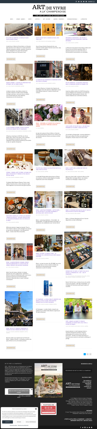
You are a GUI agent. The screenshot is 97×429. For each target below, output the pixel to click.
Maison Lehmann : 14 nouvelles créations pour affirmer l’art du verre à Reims (18, 83)
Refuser (19, 422)
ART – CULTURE (46, 19)
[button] (36, 409)
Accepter (7, 422)
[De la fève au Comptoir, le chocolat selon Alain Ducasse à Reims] (19, 27)
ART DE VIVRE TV (77, 326)
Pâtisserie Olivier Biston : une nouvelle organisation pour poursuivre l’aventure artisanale (76, 39)
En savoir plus (11, 59)
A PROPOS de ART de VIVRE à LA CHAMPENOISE (74, 419)
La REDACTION (88, 419)
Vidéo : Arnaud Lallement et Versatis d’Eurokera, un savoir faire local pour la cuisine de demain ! (76, 323)
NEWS (11, 19)
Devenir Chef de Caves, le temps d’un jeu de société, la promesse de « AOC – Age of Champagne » (77, 272)
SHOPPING (17, 41)
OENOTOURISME (78, 277)
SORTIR (29, 19)
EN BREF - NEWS (77, 171)
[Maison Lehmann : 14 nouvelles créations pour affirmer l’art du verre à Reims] (19, 72)
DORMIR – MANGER (20, 19)
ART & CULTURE (83, 276)
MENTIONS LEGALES (88, 420)
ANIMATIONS (17, 331)
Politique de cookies (13, 425)
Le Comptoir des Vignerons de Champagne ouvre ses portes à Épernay (48, 80)
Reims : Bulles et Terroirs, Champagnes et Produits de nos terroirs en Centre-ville (17, 329)
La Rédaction (84, 19)
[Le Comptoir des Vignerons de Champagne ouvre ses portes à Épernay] (48, 69)
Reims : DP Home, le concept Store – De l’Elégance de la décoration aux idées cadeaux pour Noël (48, 255)
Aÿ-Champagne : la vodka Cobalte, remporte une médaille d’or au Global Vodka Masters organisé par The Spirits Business (48, 300)
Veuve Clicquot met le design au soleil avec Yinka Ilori (47, 38)
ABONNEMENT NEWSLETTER (77, 420)
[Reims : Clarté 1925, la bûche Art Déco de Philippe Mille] (78, 157)
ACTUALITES (13, 41)
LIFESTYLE (37, 19)
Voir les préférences (31, 422)
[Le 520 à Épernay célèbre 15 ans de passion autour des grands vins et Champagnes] (19, 117)
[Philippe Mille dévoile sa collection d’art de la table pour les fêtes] (48, 157)
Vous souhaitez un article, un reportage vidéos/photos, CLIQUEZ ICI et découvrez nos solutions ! (87, 384)
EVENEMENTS (21, 331)
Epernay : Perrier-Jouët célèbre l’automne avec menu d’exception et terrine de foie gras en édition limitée (18, 174)
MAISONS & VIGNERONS (49, 304)
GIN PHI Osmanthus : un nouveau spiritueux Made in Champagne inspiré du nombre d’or (77, 83)
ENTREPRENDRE (17, 86)
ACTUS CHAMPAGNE (18, 131)
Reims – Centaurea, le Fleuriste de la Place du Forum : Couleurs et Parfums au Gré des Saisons (48, 124)
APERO (75, 213)
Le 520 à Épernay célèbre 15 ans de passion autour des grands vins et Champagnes (17, 128)
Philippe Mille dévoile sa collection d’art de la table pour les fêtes (48, 168)
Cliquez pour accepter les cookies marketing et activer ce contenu (19, 391)
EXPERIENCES (17, 177)
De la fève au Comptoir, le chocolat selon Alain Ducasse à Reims (17, 38)
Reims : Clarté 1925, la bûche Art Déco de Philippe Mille (76, 168)
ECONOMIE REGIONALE (72, 19)
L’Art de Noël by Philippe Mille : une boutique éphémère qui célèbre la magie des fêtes (78, 126)
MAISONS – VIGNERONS (59, 19)
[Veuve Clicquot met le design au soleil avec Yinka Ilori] (48, 27)
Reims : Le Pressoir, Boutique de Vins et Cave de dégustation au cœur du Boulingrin (78, 210)
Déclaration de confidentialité (23, 425)
